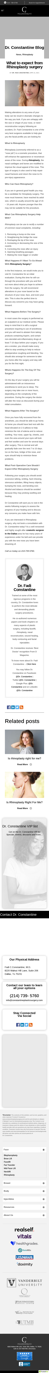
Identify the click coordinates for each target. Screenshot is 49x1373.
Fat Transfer (9, 1165)
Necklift (7, 1171)
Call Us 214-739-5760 (20, 1349)
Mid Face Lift (10, 1168)
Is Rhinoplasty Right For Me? (24, 802)
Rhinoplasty (27, 54)
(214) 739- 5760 (24, 995)
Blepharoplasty (10, 1155)
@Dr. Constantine (24, 676)
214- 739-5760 (12, 3)
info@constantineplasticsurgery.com (24, 1000)
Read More (22, 764)
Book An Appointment (37, 3)
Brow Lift (8, 1158)
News (18, 54)
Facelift (7, 1162)
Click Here (31, 664)
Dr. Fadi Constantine (20, 73)
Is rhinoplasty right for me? (24, 758)
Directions (32, 1349)
